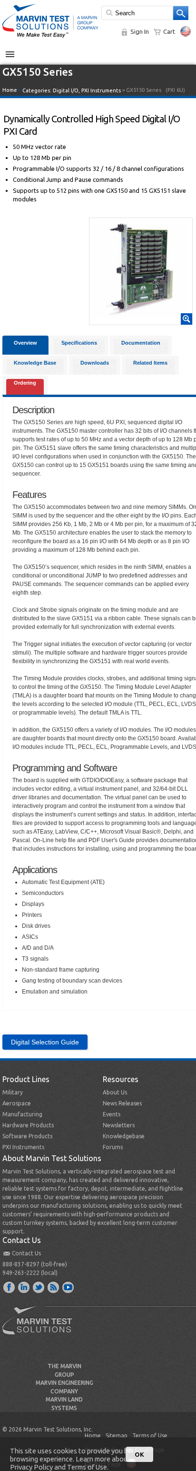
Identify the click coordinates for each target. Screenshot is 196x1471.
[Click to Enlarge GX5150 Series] (140, 320)
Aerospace (16, 1103)
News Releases (122, 1103)
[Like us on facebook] (9, 1287)
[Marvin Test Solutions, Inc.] (50, 38)
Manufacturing (22, 1114)
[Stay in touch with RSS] (54, 1287)
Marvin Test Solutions (40, 1327)
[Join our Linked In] (24, 1287)
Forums (113, 1147)
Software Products (27, 1136)
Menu (15, 50)
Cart (169, 31)
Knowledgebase (124, 1136)
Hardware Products (28, 1125)
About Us (115, 1092)
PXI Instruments (101, 90)
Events (111, 1114)
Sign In (139, 31)
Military (12, 1092)
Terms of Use (149, 1435)
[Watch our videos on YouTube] (68, 1287)
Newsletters (119, 1125)
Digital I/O (65, 90)
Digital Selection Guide (45, 1042)
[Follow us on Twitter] (39, 1287)
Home (9, 90)
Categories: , (71, 90)
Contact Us (26, 1253)
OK (139, 1454)
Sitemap (116, 1435)
